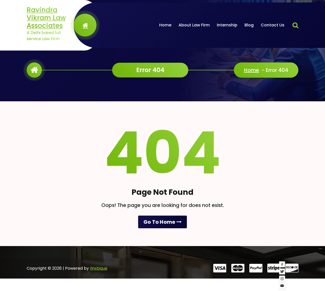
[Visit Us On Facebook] (283, 267)
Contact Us (272, 25)
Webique (98, 268)
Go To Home (159, 221)
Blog (249, 25)
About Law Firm (194, 25)
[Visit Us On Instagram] (283, 282)
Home (165, 25)
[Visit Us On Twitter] (283, 275)
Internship (227, 25)
